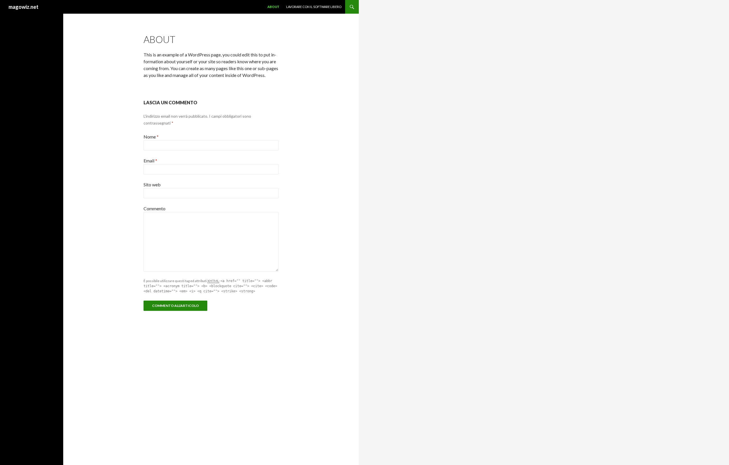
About (273, 7)
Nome (151, 136)
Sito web (152, 184)
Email (150, 160)
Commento (154, 208)
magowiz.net (23, 7)
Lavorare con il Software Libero (313, 7)
